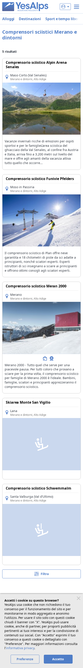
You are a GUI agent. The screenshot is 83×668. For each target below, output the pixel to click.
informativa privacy (20, 648)
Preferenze (25, 659)
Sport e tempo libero (63, 18)
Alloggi (8, 18)
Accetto (58, 659)
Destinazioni (30, 18)
